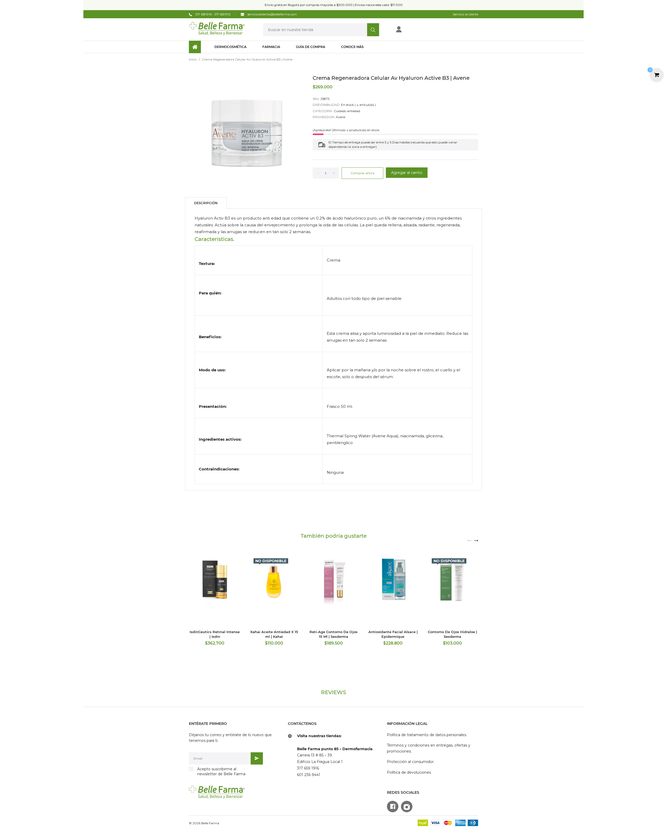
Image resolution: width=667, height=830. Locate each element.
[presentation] (470, 540)
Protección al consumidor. (410, 761)
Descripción (206, 203)
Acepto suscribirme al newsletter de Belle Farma (221, 772)
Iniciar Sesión (416, 30)
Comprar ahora (362, 173)
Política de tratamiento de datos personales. (427, 734)
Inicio (193, 59)
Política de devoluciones (409, 772)
